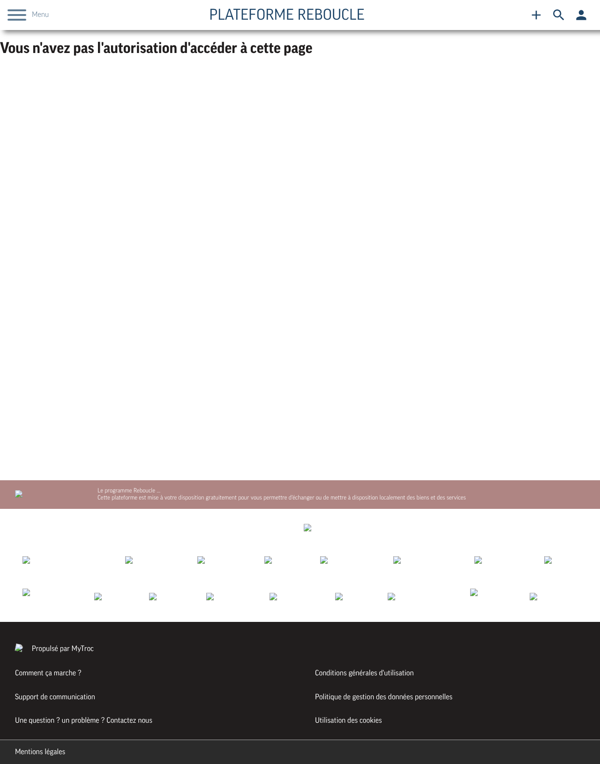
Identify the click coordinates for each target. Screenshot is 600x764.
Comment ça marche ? (48, 673)
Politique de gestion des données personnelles (383, 697)
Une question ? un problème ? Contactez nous (83, 720)
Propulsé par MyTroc (62, 648)
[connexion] (581, 15)
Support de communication (55, 697)
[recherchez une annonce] (559, 15)
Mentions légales (40, 752)
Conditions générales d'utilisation (364, 673)
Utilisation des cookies (348, 720)
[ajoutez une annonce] (536, 15)
